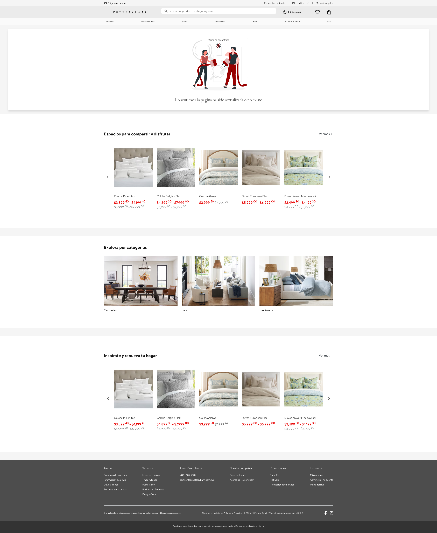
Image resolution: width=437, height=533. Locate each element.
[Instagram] (331, 513)
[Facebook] (325, 513)
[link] (133, 176)
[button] (108, 177)
